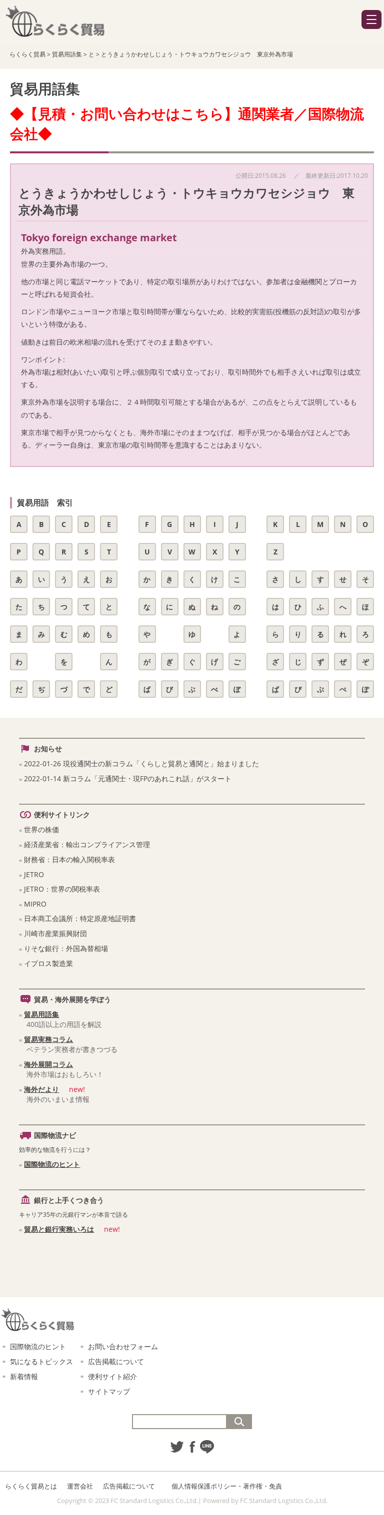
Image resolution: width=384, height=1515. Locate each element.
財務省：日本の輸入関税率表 (69, 859)
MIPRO (35, 904)
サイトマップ (109, 1391)
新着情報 (24, 1376)
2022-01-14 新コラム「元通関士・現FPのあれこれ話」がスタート (128, 778)
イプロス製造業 (48, 963)
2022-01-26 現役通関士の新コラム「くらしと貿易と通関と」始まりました (141, 763)
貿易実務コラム (48, 1039)
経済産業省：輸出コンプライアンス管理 (87, 844)
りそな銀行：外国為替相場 (66, 948)
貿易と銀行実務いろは (59, 1229)
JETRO (34, 874)
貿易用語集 (41, 1014)
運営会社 (80, 1486)
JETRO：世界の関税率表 (62, 889)
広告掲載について (116, 1361)
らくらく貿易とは (31, 1486)
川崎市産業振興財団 (55, 933)
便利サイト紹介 (112, 1376)
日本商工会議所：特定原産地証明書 (80, 918)
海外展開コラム (48, 1064)
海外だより (41, 1089)
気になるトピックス (41, 1361)
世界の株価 (41, 829)
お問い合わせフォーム (123, 1346)
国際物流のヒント (52, 1164)
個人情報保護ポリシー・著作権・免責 (227, 1486)
